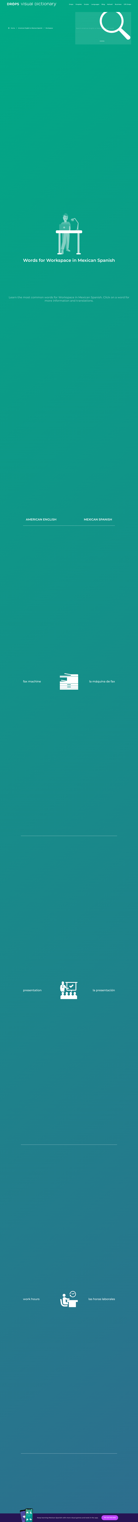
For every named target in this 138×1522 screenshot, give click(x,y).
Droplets (79, 4)
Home (13, 28)
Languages (95, 4)
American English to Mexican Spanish (30, 28)
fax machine (32, 681)
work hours (31, 1299)
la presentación (104, 990)
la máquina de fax (102, 681)
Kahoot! (110, 4)
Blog (103, 4)
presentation (32, 990)
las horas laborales (101, 1299)
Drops (71, 4)
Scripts (86, 4)
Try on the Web (110, 1517)
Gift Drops (127, 4)
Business (118, 4)
